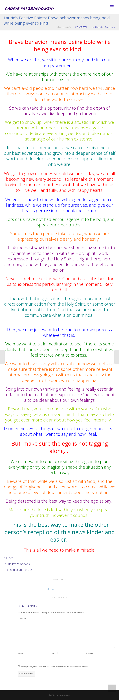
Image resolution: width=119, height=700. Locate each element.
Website (89, 653)
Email (54, 653)
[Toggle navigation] (111, 6)
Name (20, 653)
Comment (22, 618)
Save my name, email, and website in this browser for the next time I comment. (54, 666)
